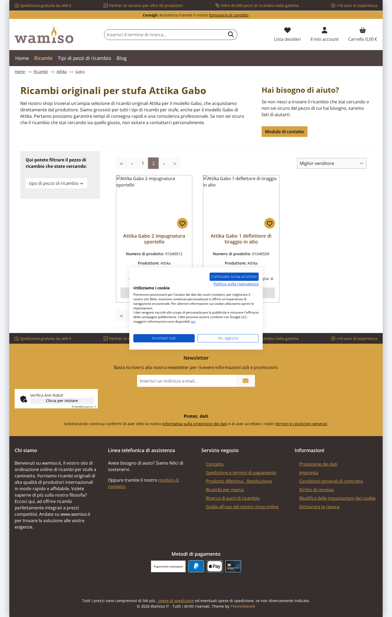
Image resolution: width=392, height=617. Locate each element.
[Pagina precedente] (132, 163)
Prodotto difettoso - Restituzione (239, 481)
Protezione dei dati (318, 464)
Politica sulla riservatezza (236, 283)
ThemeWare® (242, 606)
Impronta (308, 473)
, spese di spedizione (175, 600)
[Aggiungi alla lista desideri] (182, 223)
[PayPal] (196, 566)
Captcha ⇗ (84, 406)
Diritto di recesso (316, 490)
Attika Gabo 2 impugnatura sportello (154, 239)
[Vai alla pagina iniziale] (44, 34)
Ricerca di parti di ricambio (233, 498)
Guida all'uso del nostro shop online (242, 507)
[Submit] (245, 381)
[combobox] (164, 34)
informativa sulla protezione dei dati (194, 423)
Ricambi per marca (225, 490)
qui (193, 321)
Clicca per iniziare (62, 400)
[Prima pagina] (121, 163)
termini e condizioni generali (301, 423)
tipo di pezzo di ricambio (54, 183)
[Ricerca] (231, 34)
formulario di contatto (228, 15)
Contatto (215, 464)
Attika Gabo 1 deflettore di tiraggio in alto (241, 239)
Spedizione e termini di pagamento (241, 473)
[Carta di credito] (233, 566)
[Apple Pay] (214, 566)
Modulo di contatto (284, 132)
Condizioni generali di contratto (331, 481)
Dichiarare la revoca (319, 507)
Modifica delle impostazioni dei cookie (337, 498)
